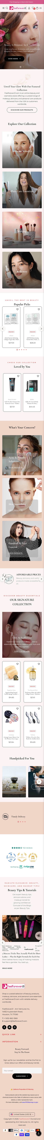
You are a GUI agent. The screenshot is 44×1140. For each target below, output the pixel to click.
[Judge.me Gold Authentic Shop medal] (11, 857)
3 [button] (21, 349)
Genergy (11, 735)
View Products (16, 467)
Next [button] (41, 328)
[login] (28, 8)
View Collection (22, 651)
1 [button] (18, 821)
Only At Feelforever (22, 637)
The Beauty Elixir (33, 690)
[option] (12, 392)
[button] (39, 781)
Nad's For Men (12, 399)
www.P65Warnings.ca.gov (30, 1102)
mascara (11, 947)
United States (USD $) (22, 1114)
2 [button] (19, 349)
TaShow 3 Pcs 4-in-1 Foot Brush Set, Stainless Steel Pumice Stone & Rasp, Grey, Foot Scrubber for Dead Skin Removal (33, 738)
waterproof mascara (10, 949)
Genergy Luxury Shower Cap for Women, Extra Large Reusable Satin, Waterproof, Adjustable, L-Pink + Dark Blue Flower (11, 738)
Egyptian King (11, 690)
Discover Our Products (22, 110)
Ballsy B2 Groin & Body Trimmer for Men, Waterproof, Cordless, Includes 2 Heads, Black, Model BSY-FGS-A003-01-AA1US (32, 402)
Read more (7, 968)
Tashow (33, 735)
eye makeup (7, 946)
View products (16, 510)
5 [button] (26, 349)
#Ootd (11, 335)
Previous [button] (2, 328)
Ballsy (32, 399)
